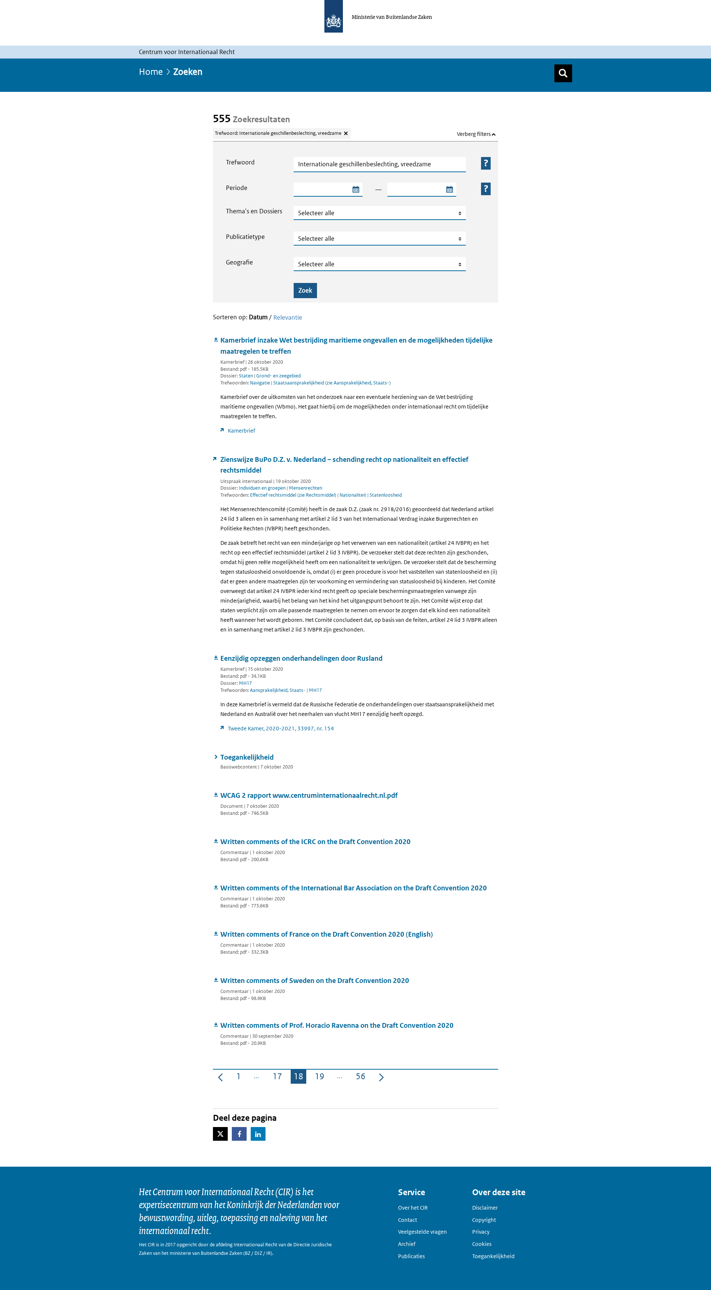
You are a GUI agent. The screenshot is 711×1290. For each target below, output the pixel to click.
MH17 (245, 683)
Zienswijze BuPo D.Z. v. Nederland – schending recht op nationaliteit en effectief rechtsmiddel (344, 464)
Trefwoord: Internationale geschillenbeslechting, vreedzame (278, 133)
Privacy (481, 1231)
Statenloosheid (386, 495)
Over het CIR (413, 1207)
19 (321, 1077)
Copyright (484, 1219)
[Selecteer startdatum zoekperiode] (355, 190)
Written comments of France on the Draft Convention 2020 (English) (326, 934)
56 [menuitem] (362, 1077)
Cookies (481, 1243)
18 (300, 1077)
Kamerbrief (241, 430)
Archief (406, 1243)
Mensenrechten (305, 488)
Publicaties (411, 1256)
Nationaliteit (353, 495)
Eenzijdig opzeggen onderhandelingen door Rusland (301, 658)
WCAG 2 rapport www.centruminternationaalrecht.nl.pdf (309, 795)
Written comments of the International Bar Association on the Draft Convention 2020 (353, 888)
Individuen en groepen (262, 488)
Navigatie (260, 383)
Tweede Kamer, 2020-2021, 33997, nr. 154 (281, 728)
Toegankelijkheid (247, 757)
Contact (407, 1219)
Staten (246, 376)
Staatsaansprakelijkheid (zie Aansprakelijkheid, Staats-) (332, 383)
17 (279, 1077)
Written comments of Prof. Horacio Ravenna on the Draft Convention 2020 (337, 1025)
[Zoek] (563, 73)
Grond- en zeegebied (278, 376)
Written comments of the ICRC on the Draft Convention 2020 (315, 841)
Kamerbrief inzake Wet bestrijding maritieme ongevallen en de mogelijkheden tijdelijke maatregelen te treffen (356, 345)
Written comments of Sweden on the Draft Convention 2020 (314, 980)
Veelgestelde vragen (422, 1231)
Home (151, 71)
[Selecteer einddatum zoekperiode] (449, 190)
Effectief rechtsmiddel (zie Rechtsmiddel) (293, 495)
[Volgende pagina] (381, 1077)
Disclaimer (485, 1207)
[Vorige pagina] (220, 1077)
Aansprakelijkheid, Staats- (278, 690)
